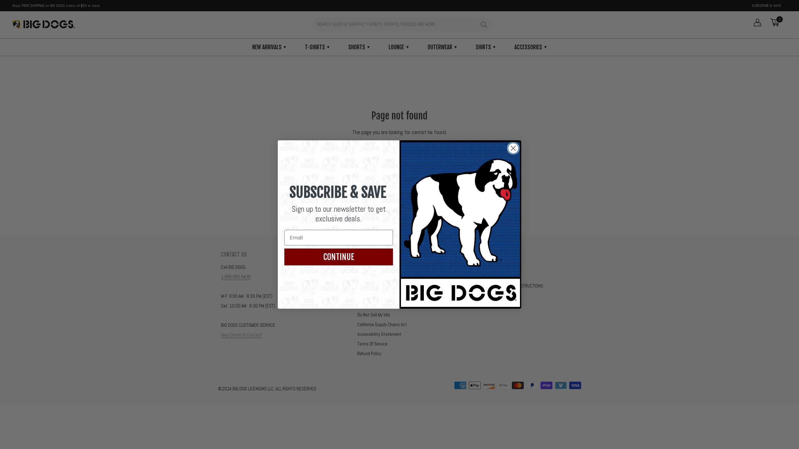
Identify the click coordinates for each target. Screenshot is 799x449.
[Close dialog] (513, 148)
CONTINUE (338, 257)
